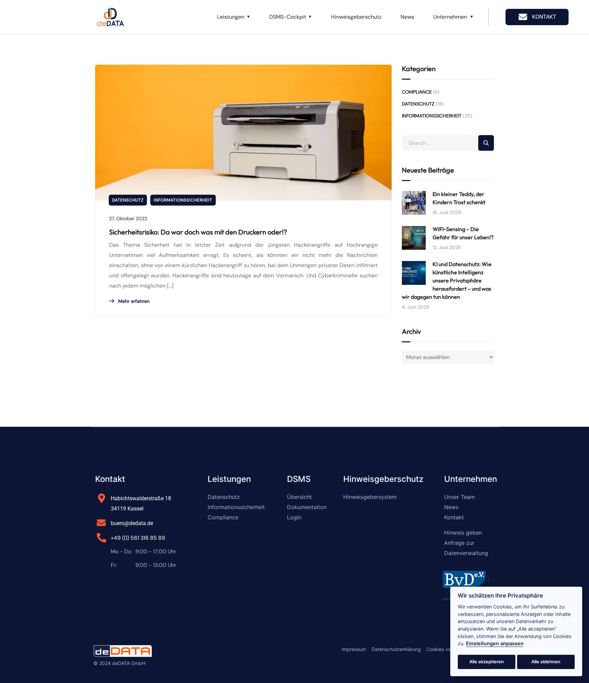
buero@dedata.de (132, 523)
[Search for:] (448, 143)
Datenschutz (128, 200)
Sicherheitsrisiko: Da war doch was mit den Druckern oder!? (198, 232)
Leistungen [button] (230, 16)
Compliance (417, 92)
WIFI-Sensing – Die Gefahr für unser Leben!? (463, 233)
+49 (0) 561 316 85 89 (138, 537)
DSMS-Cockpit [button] (287, 16)
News (407, 16)
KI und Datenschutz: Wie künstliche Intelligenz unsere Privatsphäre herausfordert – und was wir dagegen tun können (447, 280)
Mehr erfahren (133, 301)
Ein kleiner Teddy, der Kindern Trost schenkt (459, 198)
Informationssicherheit (183, 200)
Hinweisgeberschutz (356, 16)
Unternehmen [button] (450, 16)
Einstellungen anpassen (495, 643)
